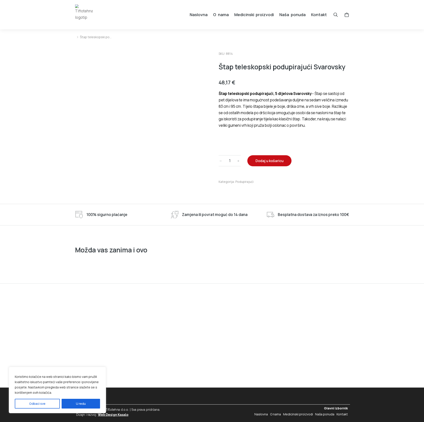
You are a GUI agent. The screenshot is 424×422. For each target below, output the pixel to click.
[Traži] (335, 15)
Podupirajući (244, 182)
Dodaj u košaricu (270, 160)
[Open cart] (346, 15)
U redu (81, 403)
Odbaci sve (37, 403)
